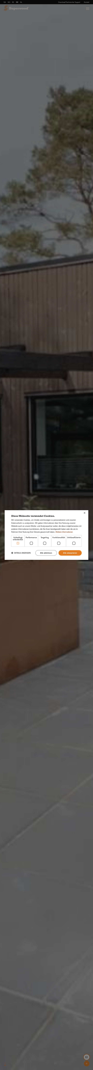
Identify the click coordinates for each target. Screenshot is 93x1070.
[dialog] (46, 535)
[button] (21, 553)
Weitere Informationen (64, 532)
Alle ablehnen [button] (46, 553)
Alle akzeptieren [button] (70, 553)
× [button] (84, 513)
